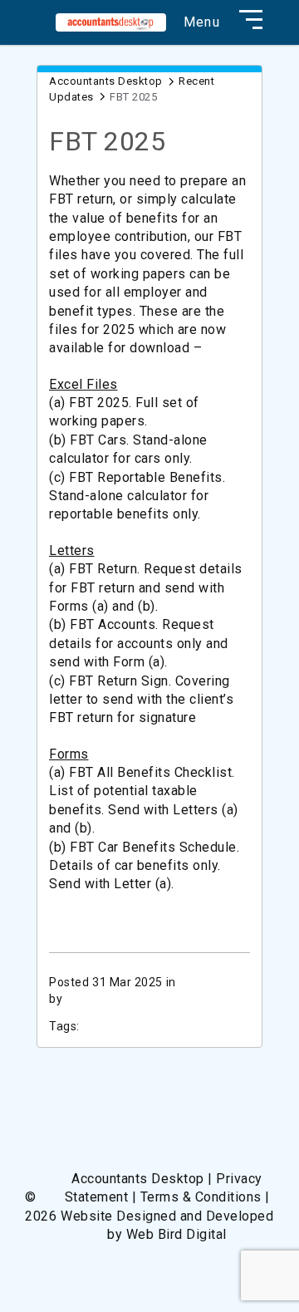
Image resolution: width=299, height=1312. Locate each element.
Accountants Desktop (106, 81)
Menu (202, 22)
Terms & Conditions (201, 1197)
